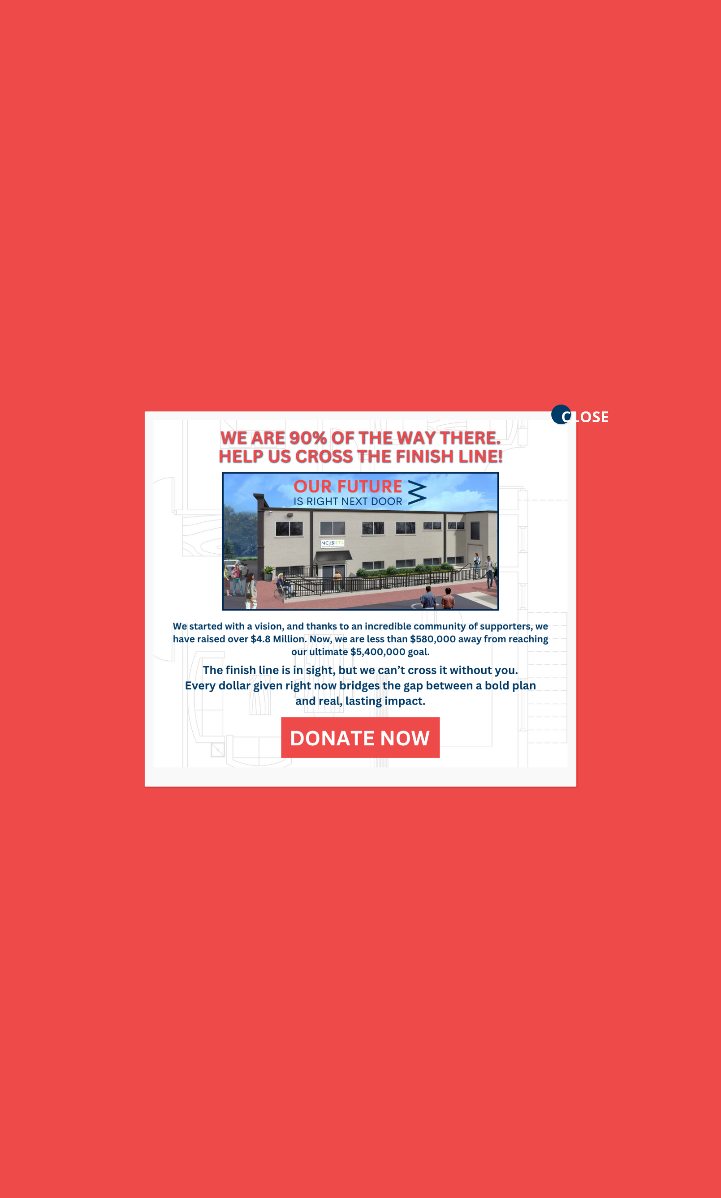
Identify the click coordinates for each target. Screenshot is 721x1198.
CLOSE (566, 415)
